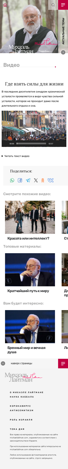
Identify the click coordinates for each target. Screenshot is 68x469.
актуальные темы (63, 31)
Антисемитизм (22, 410)
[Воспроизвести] (6, 143)
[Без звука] (56, 143)
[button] (53, 51)
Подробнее (44, 51)
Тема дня (17, 429)
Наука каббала (22, 397)
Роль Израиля (21, 420)
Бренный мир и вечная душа (26, 350)
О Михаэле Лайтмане (27, 392)
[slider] (31, 143)
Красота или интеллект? (28, 238)
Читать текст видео (16, 156)
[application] (34, 129)
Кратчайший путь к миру (28, 291)
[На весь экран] (62, 143)
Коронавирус (20, 406)
